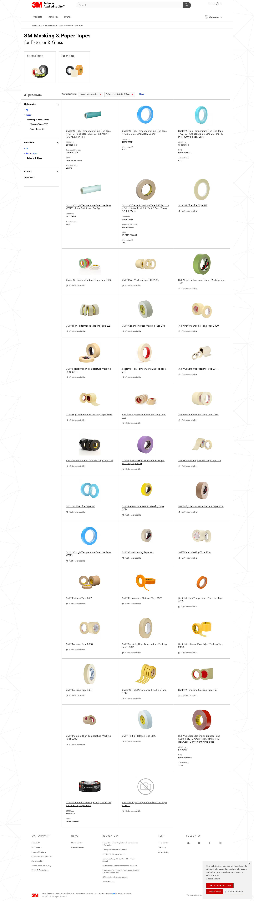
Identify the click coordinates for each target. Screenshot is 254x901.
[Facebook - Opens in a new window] (210, 843)
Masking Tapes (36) (39, 124)
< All (26, 110)
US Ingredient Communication (114, 877)
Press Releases (77, 847)
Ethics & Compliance (40, 870)
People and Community (41, 866)
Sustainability (37, 861)
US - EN (212, 4)
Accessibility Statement (84, 894)
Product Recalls (108, 882)
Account (214, 17)
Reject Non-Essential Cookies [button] (220, 885)
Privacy (51, 894)
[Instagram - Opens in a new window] (220, 843)
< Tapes (27, 115)
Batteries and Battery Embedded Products (119, 866)
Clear (141, 94)
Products (37, 17)
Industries (53, 17)
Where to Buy (163, 852)
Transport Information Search (114, 850)
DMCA (71, 894)
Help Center (163, 843)
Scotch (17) (29, 177)
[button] (234, 891)
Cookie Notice (213, 879)
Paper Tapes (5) (37, 129)
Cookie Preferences (123, 894)
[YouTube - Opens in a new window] (199, 843)
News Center (76, 843)
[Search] (187, 5)
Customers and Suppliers (41, 857)
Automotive (89, 94)
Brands (67, 17)
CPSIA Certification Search (113, 854)
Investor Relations (38, 852)
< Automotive (30, 153)
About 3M (35, 843)
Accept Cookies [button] (215, 892)
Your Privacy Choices (103, 894)
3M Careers (36, 847)
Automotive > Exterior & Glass (117, 94)
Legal (44, 894)
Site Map (162, 847)
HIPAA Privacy (61, 894)
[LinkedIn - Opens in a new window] (188, 843)
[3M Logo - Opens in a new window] (48, 5)
